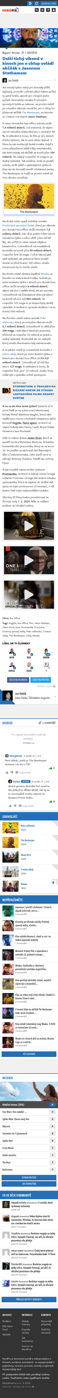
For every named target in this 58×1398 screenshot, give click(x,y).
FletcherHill (16, 1264)
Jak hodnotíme (29, 1184)
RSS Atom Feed (7, 1327)
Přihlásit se (28, 743)
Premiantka (27, 627)
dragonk (15, 1216)
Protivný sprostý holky (13, 631)
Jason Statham (42, 623)
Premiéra (39, 627)
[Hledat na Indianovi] (37, 10)
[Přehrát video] (29, 526)
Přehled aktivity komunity (29, 1299)
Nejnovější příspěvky (46, 1322)
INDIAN (6, 1334)
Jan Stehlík (13, 80)
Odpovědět (25, 772)
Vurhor (16, 781)
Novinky (16, 53)
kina (18, 627)
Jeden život (8, 627)
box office (15, 618)
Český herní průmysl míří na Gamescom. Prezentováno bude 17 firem (33, 1252)
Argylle (12, 623)
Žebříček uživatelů (45, 1331)
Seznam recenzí (29, 1177)
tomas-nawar (17, 1251)
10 (54, 801)
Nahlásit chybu (45, 686)
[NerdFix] (10, 10)
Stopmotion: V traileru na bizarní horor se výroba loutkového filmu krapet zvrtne (34, 392)
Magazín (6, 53)
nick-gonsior (16, 756)
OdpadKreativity (18, 1203)
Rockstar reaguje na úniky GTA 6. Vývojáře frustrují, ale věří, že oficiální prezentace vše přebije (33, 1237)
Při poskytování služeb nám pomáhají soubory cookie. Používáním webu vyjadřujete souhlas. (26, 1376)
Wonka (45, 274)
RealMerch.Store (48, 3)
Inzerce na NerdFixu (27, 1347)
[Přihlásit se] (54, 10)
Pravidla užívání (26, 1331)
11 (54, 768)
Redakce (6, 1321)
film (31, 623)
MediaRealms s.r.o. (12, 1383)
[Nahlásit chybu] (33, 1386)
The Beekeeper (31, 112)
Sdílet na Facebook (18, 680)
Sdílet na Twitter (41, 680)
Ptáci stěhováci (34, 631)
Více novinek (29, 1054)
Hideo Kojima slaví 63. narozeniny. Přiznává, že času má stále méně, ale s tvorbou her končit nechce (32, 1219)
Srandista (15, 1233)
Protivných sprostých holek (18, 225)
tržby (28, 635)
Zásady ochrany (26, 1322)
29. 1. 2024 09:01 (29, 53)
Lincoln (14, 1281)
